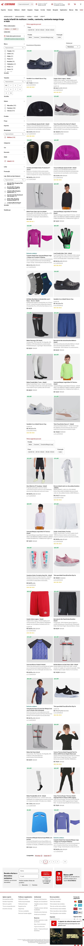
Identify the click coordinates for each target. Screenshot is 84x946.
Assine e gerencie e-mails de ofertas (40, 920)
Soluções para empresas (40, 912)
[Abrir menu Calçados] (33, 10)
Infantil (23, 10)
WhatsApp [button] (37, 855)
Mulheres (17, 10)
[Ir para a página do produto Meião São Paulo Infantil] (40, 737)
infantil (36, 16)
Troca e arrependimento (9, 906)
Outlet (81, 10)
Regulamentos (22, 906)
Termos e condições (23, 911)
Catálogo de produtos (55, 899)
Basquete (55, 10)
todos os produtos (19, 16)
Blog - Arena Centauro (40, 924)
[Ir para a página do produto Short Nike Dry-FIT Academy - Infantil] (40, 471)
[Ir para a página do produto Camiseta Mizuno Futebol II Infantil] (40, 649)
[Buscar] (32, 4)
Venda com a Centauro (40, 914)
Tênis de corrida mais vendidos (58, 906)
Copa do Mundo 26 (55, 919)
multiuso (29, 16)
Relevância (71, 46)
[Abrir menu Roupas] (39, 10)
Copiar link (47, 855)
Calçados (30, 10)
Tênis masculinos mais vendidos (58, 911)
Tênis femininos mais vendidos (58, 908)
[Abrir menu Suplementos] (68, 10)
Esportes (3, 10)
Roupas (37, 10)
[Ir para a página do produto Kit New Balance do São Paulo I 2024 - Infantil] (67, 649)
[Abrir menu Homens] (13, 10)
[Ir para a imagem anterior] (28, 63)
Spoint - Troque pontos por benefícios (41, 929)
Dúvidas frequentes (8, 901)
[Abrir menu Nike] (78, 10)
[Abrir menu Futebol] (51, 10)
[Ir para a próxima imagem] (51, 63)
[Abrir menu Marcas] (74, 10)
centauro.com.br (8, 16)
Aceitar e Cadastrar (46, 873)
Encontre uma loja (7, 908)
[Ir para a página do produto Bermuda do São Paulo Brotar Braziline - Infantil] (67, 604)
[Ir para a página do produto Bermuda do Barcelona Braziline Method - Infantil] (67, 325)
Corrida (43, 10)
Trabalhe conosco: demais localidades (41, 908)
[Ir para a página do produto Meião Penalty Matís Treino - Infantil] (40, 367)
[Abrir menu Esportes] (7, 10)
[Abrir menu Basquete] (59, 10)
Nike (76, 10)
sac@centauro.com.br (42, 943)
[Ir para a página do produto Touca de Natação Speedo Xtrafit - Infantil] (40, 109)
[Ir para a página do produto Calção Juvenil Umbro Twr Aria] (67, 516)
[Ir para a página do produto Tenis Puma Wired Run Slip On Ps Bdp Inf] (67, 109)
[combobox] (24, 4)
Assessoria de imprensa (40, 899)
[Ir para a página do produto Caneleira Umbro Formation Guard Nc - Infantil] (40, 560)
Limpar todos (7, 31)
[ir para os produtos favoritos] (69, 4)
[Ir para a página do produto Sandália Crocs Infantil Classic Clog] (40, 63)
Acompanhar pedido (8, 899)
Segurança (21, 908)
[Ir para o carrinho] (75, 4)
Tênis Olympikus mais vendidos (58, 913)
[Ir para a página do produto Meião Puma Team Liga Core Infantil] (40, 196)
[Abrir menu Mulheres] (20, 10)
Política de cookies (23, 899)
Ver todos (6, 73)
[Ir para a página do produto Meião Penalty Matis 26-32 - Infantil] (40, 780)
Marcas (71, 10)
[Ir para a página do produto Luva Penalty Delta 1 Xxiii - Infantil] (67, 238)
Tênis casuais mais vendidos (57, 904)
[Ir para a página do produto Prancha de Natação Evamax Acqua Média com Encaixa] (40, 822)
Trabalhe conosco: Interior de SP (40, 904)
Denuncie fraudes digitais (25, 913)
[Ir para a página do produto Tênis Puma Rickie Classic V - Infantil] (67, 409)
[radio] (6, 85)
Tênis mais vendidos (55, 901)
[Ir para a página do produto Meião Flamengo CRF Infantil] (40, 325)
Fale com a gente (7, 904)
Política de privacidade (24, 901)
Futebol (49, 10)
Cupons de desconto (39, 926)
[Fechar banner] (81, 921)
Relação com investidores (40, 901)
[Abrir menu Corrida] (45, 10)
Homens (10, 10)
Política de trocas (22, 904)
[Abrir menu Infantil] (26, 10)
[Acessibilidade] (81, 4)
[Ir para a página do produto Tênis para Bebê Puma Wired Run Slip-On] (67, 560)
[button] (14, 36)
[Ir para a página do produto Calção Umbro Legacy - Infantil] (67, 63)
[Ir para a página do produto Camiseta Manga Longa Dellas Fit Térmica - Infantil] (67, 196)
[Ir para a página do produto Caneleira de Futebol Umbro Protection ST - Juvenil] (40, 152)
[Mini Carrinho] (75, 4)
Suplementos (63, 10)
